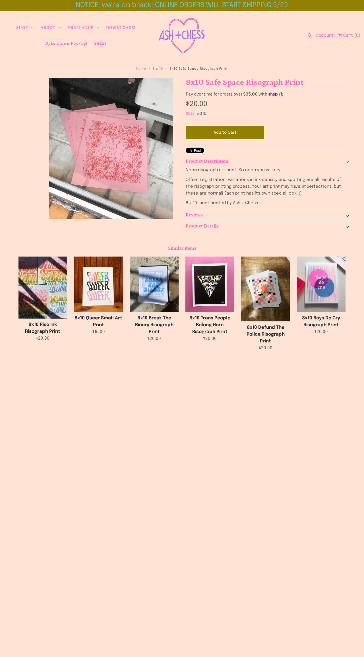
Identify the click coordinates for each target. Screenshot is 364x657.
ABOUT (48, 28)
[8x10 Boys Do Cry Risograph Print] (321, 284)
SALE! (100, 43)
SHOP (22, 28)
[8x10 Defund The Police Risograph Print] (265, 289)
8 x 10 (158, 69)
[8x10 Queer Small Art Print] (98, 284)
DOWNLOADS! (120, 28)
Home (141, 69)
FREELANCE (81, 28)
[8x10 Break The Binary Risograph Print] (154, 284)
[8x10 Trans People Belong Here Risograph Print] (209, 284)
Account (325, 35)
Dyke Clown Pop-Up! (66, 43)
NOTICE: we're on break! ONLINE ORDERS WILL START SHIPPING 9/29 (182, 5)
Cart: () (351, 35)
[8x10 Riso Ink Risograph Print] (42, 288)
